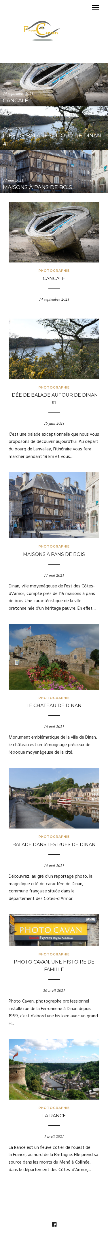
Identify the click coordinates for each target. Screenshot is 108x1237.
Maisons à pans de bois (54, 554)
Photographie (54, 271)
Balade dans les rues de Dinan (54, 844)
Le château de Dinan (54, 705)
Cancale (54, 278)
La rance (54, 1115)
